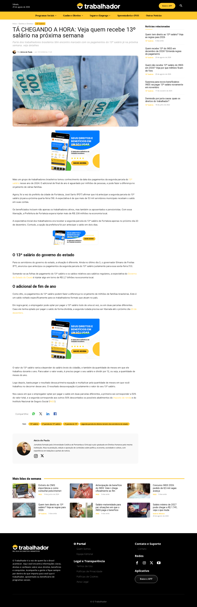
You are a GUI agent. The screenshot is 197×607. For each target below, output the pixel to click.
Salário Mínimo (159, 513)
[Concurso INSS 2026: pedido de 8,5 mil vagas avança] (138, 490)
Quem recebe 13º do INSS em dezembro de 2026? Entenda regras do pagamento (163, 51)
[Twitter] (42, 456)
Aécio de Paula (26, 52)
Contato (142, 548)
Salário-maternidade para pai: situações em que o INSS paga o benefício (108, 507)
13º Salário (40, 23)
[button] (181, 5)
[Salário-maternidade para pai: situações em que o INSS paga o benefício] (81, 510)
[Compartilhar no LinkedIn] (48, 414)
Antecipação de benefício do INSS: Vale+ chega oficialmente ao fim (109, 488)
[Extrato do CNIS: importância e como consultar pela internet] (24, 490)
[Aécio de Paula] (15, 52)
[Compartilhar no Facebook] (55, 414)
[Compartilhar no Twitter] (41, 414)
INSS (52, 401)
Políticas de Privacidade (89, 571)
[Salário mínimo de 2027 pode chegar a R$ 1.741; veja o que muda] (138, 510)
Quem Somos (84, 548)
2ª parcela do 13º (71, 424)
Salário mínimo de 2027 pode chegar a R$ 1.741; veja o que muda (165, 507)
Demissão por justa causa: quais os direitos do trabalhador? (162, 100)
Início (15, 23)
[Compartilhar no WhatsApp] (33, 414)
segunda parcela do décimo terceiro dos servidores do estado (104, 424)
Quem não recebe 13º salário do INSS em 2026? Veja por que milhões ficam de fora (164, 68)
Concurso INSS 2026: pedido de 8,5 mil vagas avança (165, 488)
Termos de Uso (85, 566)
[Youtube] (158, 563)
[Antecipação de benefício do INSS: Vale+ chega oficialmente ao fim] (81, 490)
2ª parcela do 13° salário (51, 424)
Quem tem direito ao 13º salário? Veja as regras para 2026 (164, 36)
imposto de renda (122, 397)
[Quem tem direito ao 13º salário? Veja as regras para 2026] (24, 510)
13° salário (34, 424)
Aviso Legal (82, 581)
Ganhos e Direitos (26, 23)
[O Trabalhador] (98, 6)
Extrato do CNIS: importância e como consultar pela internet (49, 488)
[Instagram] (36, 456)
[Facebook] (137, 563)
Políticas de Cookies (87, 576)
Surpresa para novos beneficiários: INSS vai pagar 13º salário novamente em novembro (164, 84)
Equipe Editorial (85, 554)
